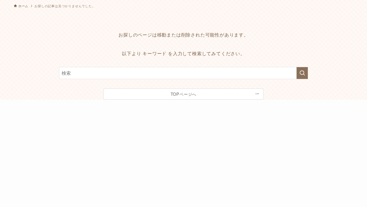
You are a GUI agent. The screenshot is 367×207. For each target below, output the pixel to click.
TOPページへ (184, 94)
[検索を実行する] (302, 73)
